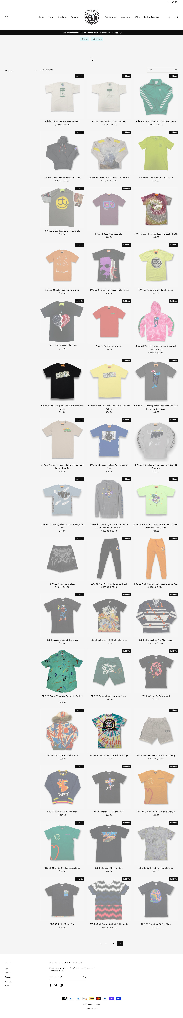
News (7, 985)
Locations (125, 17)
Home (41, 17)
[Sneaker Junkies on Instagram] (61, 985)
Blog (7, 968)
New (50, 17)
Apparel (74, 17)
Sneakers (61, 17)
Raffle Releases (151, 17)
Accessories (110, 17)
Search (8, 972)
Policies (8, 981)
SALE (137, 17)
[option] (91, 32)
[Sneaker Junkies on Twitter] (55, 985)
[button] (84, 39)
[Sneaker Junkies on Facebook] (50, 985)
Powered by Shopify (91, 1008)
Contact (8, 977)
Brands (9, 70)
